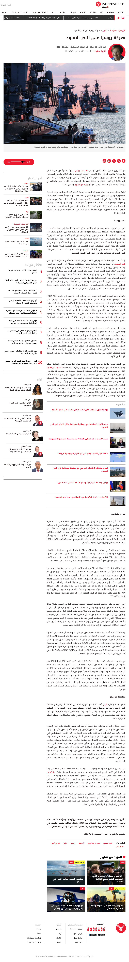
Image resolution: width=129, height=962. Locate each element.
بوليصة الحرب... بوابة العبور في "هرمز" (68, 880)
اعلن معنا (78, 942)
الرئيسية (121, 30)
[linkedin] (93, 929)
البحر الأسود (120, 264)
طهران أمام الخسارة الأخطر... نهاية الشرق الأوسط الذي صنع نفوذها (21, 312)
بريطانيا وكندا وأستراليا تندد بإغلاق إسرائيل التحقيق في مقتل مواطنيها (16, 189)
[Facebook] (104, 929)
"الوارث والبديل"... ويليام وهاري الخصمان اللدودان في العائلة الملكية (107, 879)
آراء (101, 12)
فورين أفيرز (55, 843)
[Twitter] (101, 929)
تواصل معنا (78, 938)
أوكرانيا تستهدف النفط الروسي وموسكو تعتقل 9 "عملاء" (23, 302)
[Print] (104, 161)
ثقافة (83, 12)
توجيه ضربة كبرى (81, 184)
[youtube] (96, 929)
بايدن (104, 704)
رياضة (63, 12)
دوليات (26, 183)
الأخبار (120, 12)
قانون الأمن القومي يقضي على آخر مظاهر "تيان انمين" (16, 255)
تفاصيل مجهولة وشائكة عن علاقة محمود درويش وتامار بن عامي (22, 342)
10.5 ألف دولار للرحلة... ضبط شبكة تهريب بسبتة (100, 17)
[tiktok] (91, 929)
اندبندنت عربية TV (19, 12)
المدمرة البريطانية (55, 367)
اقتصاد (93, 12)
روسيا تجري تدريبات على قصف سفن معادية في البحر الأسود (80, 409)
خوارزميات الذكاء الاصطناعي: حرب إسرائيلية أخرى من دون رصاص (67, 907)
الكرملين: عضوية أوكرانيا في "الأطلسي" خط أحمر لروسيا (81, 497)
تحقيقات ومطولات (39, 12)
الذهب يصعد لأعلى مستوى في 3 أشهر (23, 272)
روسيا (73, 843)
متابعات (25, 251)
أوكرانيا (50, 772)
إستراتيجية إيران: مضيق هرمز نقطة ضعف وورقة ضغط (18, 389)
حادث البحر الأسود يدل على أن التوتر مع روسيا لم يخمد (82, 453)
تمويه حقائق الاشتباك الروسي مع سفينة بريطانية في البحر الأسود (80, 470)
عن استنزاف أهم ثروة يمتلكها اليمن (17, 466)
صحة (54, 12)
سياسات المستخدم (75, 924)
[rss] (88, 929)
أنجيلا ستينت (99, 51)
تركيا (65, 843)
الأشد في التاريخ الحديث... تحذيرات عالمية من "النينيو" (16, 216)
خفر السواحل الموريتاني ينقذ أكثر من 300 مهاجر (61, 17)
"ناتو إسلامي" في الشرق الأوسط (20, 404)
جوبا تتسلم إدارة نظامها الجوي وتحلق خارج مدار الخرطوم (20, 352)
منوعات (73, 12)
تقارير (105, 30)
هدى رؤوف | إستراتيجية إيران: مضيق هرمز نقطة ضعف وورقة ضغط (21, 362)
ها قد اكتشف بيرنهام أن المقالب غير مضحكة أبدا (20, 450)
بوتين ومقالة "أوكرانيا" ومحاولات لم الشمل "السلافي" (82, 482)
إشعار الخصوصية (76, 929)
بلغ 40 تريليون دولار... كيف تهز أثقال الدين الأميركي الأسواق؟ (16, 230)
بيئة (27, 211)
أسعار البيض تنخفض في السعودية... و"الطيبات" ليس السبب (21, 332)
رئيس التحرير (77, 933)
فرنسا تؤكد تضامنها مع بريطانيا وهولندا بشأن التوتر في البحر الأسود (79, 426)
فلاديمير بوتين (82, 170)
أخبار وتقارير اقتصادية (21, 224)
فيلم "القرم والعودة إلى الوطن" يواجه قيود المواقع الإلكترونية (78, 439)
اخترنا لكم (120, 846)
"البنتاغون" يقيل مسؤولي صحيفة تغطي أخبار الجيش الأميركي (22, 292)
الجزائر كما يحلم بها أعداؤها (18, 434)
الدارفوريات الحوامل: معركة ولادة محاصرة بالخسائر (107, 907)
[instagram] (99, 929)
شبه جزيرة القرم (94, 843)
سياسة (110, 12)
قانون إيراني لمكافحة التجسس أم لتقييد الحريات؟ (17, 420)
